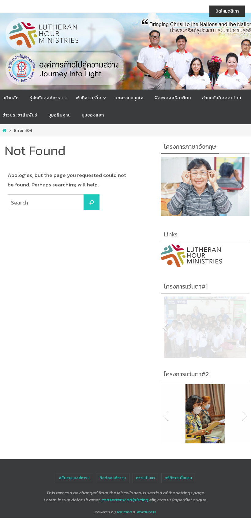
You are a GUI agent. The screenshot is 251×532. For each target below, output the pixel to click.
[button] (165, 187)
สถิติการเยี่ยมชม (178, 478)
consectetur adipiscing (125, 499)
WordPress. (146, 512)
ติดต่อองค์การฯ (112, 478)
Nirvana (124, 512)
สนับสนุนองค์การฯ (74, 478)
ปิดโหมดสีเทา (227, 11)
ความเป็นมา (145, 478)
